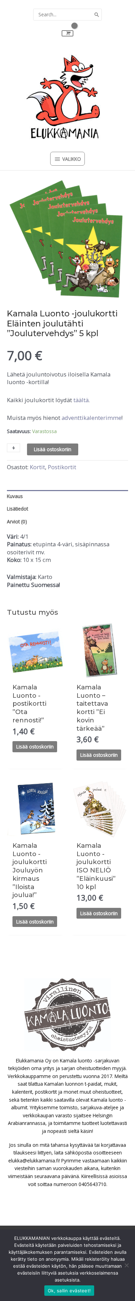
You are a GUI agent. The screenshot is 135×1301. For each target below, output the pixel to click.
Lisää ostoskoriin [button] (35, 746)
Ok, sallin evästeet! (69, 1290)
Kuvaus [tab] (15, 496)
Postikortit (62, 467)
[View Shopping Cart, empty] (67, 33)
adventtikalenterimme (92, 418)
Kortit (37, 467)
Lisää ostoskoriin (52, 449)
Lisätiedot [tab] (17, 508)
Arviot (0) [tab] (17, 521)
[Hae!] (96, 14)
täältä (81, 400)
